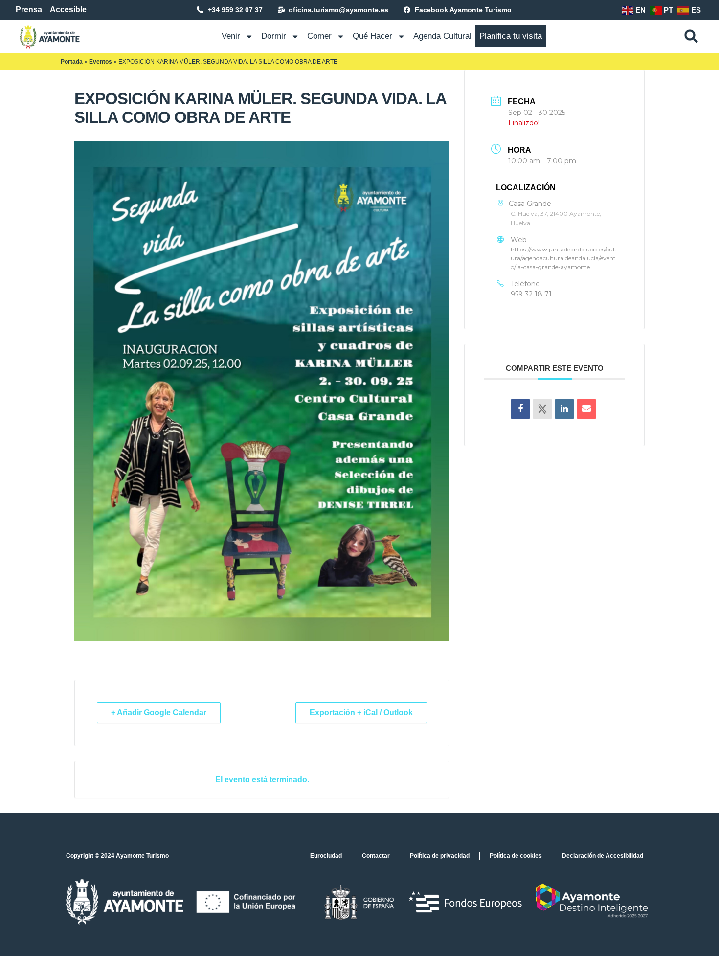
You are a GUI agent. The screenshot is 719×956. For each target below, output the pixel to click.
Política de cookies (516, 855)
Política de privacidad (440, 855)
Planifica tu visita (510, 36)
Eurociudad (326, 855)
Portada (72, 61)
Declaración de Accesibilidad (602, 855)
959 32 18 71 (531, 294)
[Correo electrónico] (586, 409)
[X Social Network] (542, 409)
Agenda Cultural (442, 36)
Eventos (100, 61)
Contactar (376, 855)
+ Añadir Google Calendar (158, 712)
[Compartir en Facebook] (520, 409)
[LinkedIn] (564, 409)
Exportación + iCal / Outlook (361, 712)
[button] (691, 36)
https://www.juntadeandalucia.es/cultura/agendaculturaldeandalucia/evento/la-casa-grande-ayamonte (564, 258)
